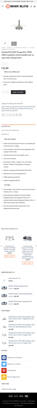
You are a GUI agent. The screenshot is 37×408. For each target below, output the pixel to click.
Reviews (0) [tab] (5, 134)
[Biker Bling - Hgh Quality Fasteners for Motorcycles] (17, 6)
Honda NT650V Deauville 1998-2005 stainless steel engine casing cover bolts (10, 248)
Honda (9, 47)
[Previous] (4, 26)
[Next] (32, 26)
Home (3, 47)
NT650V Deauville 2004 (11, 110)
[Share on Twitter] (10, 115)
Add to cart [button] (9, 256)
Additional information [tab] (10, 130)
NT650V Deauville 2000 (24, 106)
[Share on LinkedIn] (20, 115)
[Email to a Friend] (13, 115)
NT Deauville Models (21, 47)
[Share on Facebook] (6, 115)
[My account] (31, 6)
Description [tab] (5, 126)
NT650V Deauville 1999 (10, 106)
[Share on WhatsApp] (3, 115)
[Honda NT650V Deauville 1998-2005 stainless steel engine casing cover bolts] (9, 238)
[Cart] (34, 6)
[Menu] (2, 6)
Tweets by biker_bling (8, 389)
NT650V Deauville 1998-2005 (15, 103)
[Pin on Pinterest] (16, 115)
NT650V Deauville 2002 (16, 108)
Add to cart (18, 92)
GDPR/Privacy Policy (19, 401)
